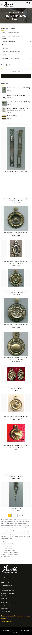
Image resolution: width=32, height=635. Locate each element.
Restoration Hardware (7, 590)
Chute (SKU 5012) (16, 508)
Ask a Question (5, 611)
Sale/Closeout (6, 55)
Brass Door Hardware (8, 41)
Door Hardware (5, 588)
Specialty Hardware (6, 595)
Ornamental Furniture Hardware (11, 51)
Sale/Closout (4, 598)
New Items (5, 48)
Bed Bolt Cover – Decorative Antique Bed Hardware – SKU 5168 (16, 387)
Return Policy (4, 608)
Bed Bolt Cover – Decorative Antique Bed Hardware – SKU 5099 (16, 325)
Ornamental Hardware (7, 593)
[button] (29, 431)
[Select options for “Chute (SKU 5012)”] (29, 494)
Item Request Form (6, 606)
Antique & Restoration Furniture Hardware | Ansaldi (14, 37)
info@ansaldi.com (7, 578)
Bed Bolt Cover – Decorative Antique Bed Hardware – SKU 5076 (16, 199)
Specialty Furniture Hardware (10, 58)
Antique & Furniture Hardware (10, 32)
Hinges (4, 45)
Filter (16, 76)
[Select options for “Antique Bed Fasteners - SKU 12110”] (29, 157)
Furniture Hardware (6, 585)
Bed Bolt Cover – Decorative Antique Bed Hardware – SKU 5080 (16, 262)
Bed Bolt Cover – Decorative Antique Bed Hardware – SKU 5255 (16, 446)
